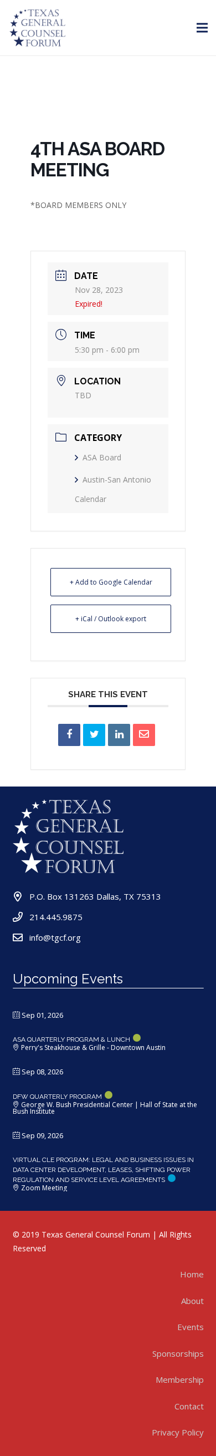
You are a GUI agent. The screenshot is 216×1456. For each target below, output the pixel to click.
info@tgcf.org (55, 937)
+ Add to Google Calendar (111, 582)
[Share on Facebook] (69, 735)
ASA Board (102, 457)
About (192, 1300)
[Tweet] (94, 735)
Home (192, 1274)
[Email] (144, 735)
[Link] (38, 28)
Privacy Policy (178, 1432)
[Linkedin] (119, 735)
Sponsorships (178, 1353)
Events (190, 1326)
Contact (189, 1406)
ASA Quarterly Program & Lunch (71, 1039)
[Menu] (202, 28)
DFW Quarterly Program (57, 1096)
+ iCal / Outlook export (110, 618)
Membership (180, 1379)
